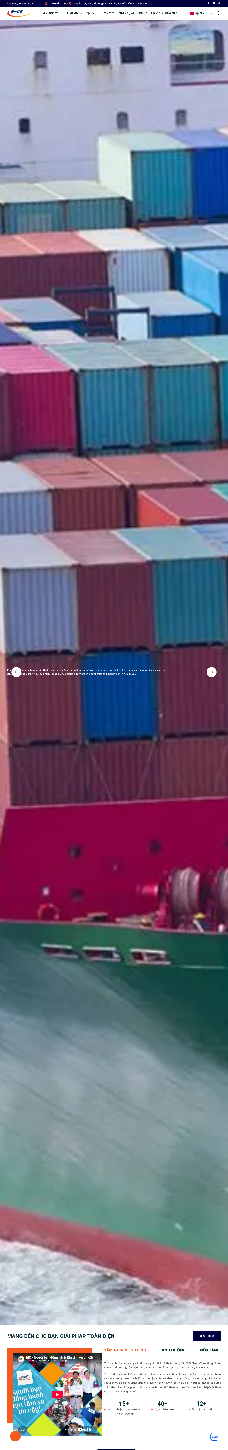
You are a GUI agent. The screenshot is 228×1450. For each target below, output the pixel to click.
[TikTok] (219, 3)
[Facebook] (208, 3)
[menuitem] (53, 13)
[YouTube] (213, 3)
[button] (211, 13)
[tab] (125, 1350)
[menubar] (109, 13)
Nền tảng (210, 1350)
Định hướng (173, 1350)
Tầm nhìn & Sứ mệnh (125, 1350)
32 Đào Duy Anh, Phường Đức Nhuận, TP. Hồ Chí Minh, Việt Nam (111, 3)
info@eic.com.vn (59, 3)
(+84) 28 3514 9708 (22, 3)
